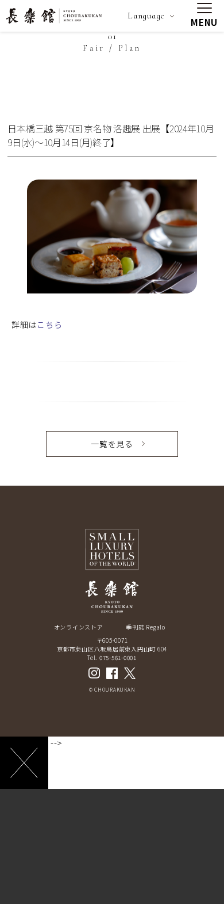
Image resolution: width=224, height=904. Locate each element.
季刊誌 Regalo (145, 627)
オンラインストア (78, 627)
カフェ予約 (157, 884)
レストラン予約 (112, 884)
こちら (49, 324)
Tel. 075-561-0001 (112, 657)
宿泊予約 (67, 884)
